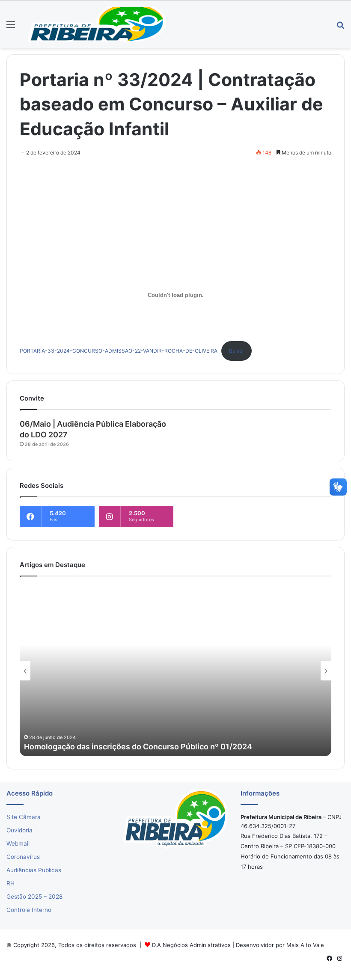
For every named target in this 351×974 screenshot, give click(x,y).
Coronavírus (23, 856)
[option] (175, 670)
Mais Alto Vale (305, 944)
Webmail (18, 843)
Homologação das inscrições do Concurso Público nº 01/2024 (138, 746)
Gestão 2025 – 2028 (34, 896)
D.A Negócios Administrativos (191, 944)
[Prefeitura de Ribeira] (97, 24)
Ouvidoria (19, 830)
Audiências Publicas (33, 870)
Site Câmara (23, 817)
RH (10, 883)
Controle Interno (28, 909)
